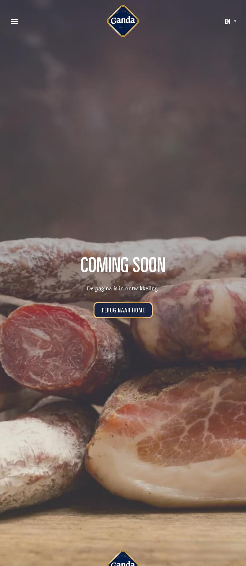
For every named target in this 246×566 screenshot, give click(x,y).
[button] (230, 21)
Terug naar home (123, 310)
